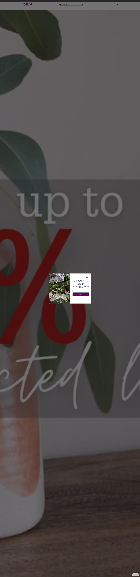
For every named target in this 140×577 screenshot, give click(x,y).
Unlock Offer (80, 294)
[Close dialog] (90, 275)
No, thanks (80, 301)
